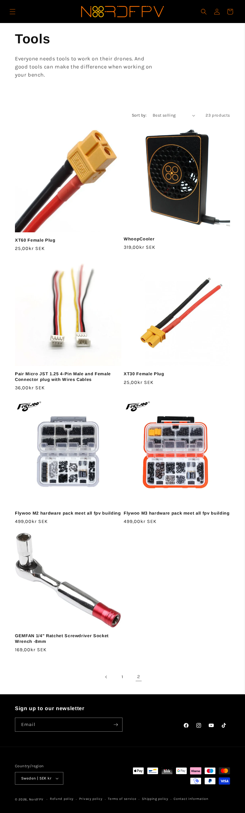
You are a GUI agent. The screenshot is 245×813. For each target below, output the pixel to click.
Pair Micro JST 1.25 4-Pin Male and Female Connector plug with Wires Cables (63, 376)
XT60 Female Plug (35, 240)
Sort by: (139, 115)
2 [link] (138, 676)
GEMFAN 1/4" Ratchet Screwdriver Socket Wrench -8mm (62, 638)
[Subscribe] (115, 725)
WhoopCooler (139, 239)
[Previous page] (106, 677)
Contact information (191, 799)
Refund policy (62, 799)
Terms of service (122, 799)
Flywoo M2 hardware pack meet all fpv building (68, 513)
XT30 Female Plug (144, 373)
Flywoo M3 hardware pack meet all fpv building (177, 513)
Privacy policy (90, 799)
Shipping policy (155, 799)
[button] (12, 11)
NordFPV (36, 799)
